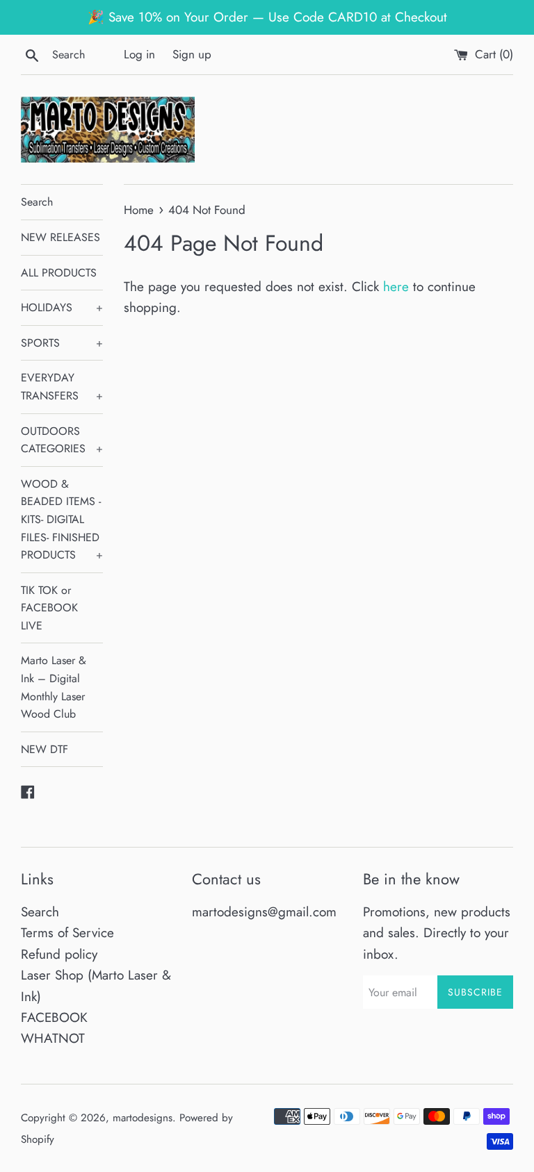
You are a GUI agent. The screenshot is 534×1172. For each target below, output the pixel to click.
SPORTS (62, 343)
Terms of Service (67, 932)
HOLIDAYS (62, 307)
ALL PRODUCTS (59, 273)
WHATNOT (53, 1038)
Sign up (191, 54)
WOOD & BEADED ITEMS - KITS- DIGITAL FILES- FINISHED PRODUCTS (62, 519)
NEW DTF (44, 749)
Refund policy (59, 954)
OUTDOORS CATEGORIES (62, 440)
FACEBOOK (54, 1017)
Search (37, 202)
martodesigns (142, 1117)
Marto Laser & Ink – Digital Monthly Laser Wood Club (53, 687)
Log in (139, 54)
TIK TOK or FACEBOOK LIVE (49, 608)
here (396, 286)
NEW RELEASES (60, 237)
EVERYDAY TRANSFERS (62, 387)
